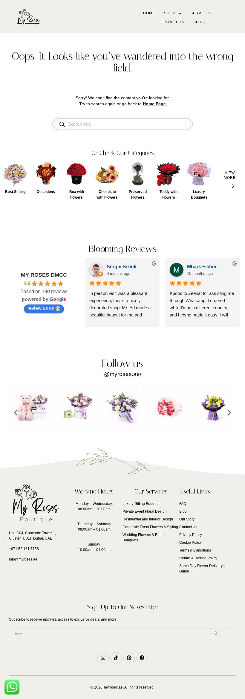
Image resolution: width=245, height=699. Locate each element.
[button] (230, 175)
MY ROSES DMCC (44, 275)
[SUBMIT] (213, 634)
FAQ (182, 504)
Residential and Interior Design (147, 519)
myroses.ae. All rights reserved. (129, 687)
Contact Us (171, 22)
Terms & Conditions (195, 550)
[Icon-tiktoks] (116, 657)
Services (200, 13)
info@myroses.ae (23, 559)
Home (149, 13)
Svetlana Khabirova (132, 266)
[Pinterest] (129, 657)
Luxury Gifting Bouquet (141, 504)
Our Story (187, 519)
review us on (40, 308)
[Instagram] (103, 657)
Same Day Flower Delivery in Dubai (202, 568)
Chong (198, 266)
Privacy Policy (190, 535)
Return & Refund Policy (198, 558)
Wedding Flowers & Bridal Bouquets (143, 537)
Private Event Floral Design (144, 511)
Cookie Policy (190, 542)
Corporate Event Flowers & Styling (150, 527)
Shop (169, 13)
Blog (198, 22)
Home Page (154, 103)
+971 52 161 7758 (24, 549)
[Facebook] (142, 657)
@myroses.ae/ (122, 374)
